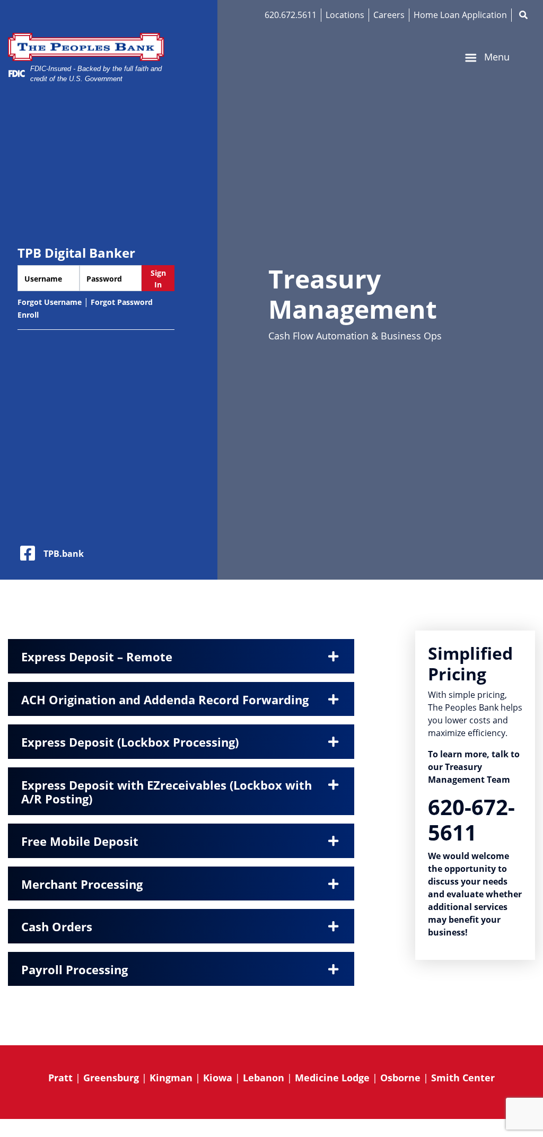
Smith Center (463, 1077)
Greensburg (111, 1077)
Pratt (60, 1077)
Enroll (28, 315)
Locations (345, 15)
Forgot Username (49, 302)
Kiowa (217, 1077)
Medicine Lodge (332, 1077)
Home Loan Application (460, 15)
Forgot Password (122, 302)
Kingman (171, 1077)
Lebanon (263, 1077)
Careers (389, 15)
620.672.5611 (291, 15)
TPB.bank (63, 553)
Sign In (158, 279)
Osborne (400, 1077)
